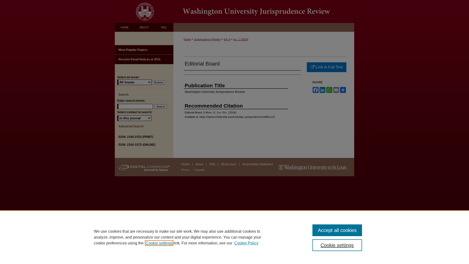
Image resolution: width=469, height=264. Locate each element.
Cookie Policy (246, 243)
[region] (234, 237)
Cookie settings (159, 243)
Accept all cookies (337, 230)
